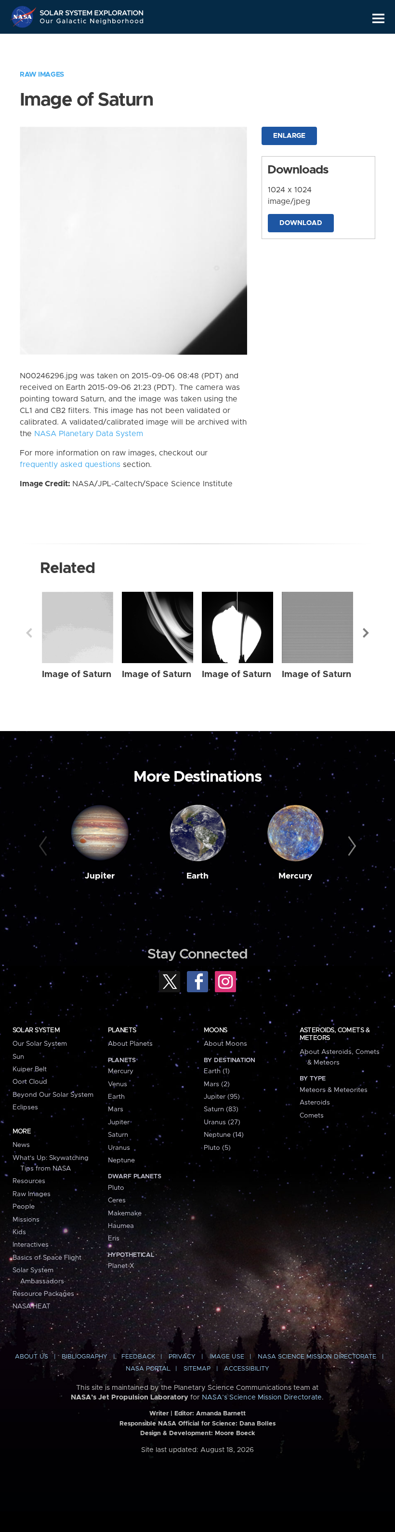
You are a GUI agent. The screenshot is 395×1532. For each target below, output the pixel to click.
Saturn (118, 1135)
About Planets (130, 1043)
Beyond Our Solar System (53, 1095)
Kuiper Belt (30, 1069)
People (24, 1206)
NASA (25, 17)
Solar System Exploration (92, 11)
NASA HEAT (32, 1306)
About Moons (225, 1043)
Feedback (138, 1357)
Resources (29, 1181)
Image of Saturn (76, 674)
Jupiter (100, 876)
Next (366, 633)
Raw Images (42, 74)
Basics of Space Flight (47, 1257)
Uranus (119, 1148)
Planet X (121, 1266)
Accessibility (246, 1369)
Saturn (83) (221, 1109)
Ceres (117, 1200)
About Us (31, 1357)
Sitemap (197, 1369)
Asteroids (315, 1102)
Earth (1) (217, 1071)
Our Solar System (40, 1043)
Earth (197, 876)
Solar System (36, 1030)
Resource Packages (43, 1294)
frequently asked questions (70, 464)
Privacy (182, 1357)
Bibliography (84, 1357)
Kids (19, 1232)
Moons (215, 1030)
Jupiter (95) (222, 1096)
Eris (113, 1238)
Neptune (121, 1160)
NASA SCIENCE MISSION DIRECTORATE (317, 1357)
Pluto (116, 1188)
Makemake (125, 1213)
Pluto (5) (217, 1148)
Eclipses (25, 1107)
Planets (122, 1030)
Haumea (121, 1226)
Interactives (31, 1244)
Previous (29, 633)
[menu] (378, 18)
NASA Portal (148, 1369)
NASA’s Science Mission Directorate (262, 1397)
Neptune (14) (224, 1135)
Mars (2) (217, 1084)
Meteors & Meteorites (334, 1090)
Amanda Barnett (221, 1414)
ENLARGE (289, 136)
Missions (26, 1219)
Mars (115, 1109)
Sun (18, 1056)
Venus (117, 1084)
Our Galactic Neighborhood (92, 23)
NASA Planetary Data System (88, 434)
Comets (312, 1115)
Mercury (295, 876)
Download (300, 223)
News (21, 1145)
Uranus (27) (222, 1122)
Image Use (227, 1357)
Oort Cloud (30, 1082)
